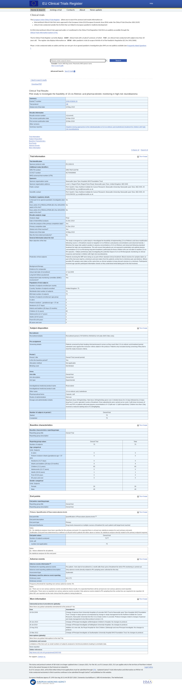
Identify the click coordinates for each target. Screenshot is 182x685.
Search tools (69, 71)
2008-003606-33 (71, 101)
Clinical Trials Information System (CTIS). (44, 33)
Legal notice (148, 667)
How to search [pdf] (57, 66)
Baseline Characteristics (37, 141)
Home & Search (38, 10)
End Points (32, 143)
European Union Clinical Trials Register (46, 20)
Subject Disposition (35, 139)
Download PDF (37, 84)
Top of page (143, 156)
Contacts (71, 10)
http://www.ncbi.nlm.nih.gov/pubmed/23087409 (45, 652)
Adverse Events (34, 145)
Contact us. (42, 657)
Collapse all (135, 150)
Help (151, 3)
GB (67, 104)
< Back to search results (38, 80)
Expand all (144, 150)
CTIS (94, 670)
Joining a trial (56, 10)
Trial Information (34, 137)
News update (96, 10)
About (82, 10)
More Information (34, 148)
